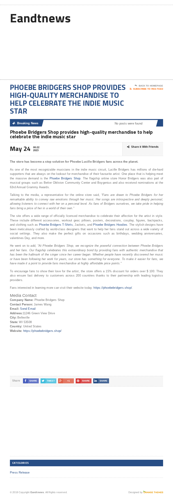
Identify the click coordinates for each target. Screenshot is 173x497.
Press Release (20, 472)
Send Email (28, 308)
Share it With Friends (145, 146)
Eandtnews (40, 17)
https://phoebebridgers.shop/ (112, 287)
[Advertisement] (131, 43)
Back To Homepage (151, 85)
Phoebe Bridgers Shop (65, 178)
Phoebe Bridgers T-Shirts (56, 224)
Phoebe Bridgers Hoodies (110, 224)
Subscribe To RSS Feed (148, 89)
